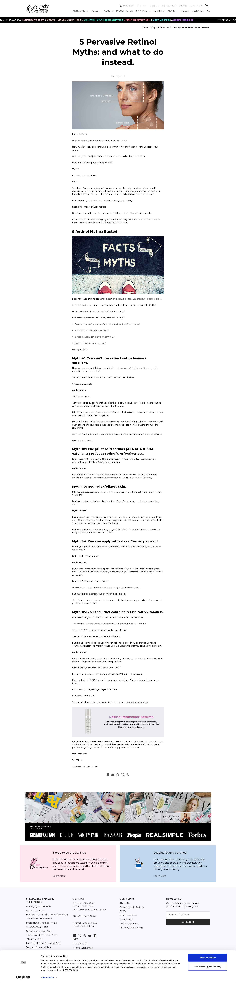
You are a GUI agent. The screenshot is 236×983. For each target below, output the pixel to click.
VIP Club (183, 6)
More (171, 11)
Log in (191, 6)
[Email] (112, 774)
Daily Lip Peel (133, 20)
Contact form (87, 926)
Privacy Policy (80, 943)
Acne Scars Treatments (39, 918)
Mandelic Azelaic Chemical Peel (43, 943)
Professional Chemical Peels (41, 923)
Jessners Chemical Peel (39, 947)
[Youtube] (89, 934)
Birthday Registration (131, 927)
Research (198, 11)
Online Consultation (169, 6)
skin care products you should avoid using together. (139, 299)
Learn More (59, 876)
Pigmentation (124, 11)
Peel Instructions (129, 923)
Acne (107, 11)
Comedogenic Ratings (132, 907)
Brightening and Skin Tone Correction (47, 914)
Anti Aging (79, 11)
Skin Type (141, 11)
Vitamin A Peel (34, 939)
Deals (145, 6)
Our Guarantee (128, 915)
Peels (94, 11)
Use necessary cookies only (207, 966)
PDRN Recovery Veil (110, 20)
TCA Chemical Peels (37, 927)
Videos (185, 11)
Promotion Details (83, 947)
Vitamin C (77, 630)
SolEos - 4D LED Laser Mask (36, 20)
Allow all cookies (208, 957)
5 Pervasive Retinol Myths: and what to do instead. (118, 52)
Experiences (154, 6)
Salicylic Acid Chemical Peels (41, 935)
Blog (138, 6)
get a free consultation (145, 741)
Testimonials (126, 919)
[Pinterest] (127, 774)
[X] (122, 774)
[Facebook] (108, 774)
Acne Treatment (35, 910)
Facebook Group (85, 744)
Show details (47, 977)
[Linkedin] (94, 934)
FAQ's (123, 911)
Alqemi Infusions (155, 20)
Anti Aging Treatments (38, 906)
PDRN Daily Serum (224, 20)
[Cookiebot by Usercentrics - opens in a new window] (23, 978)
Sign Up (200, 6)
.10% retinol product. (86, 520)
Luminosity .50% (146, 520)
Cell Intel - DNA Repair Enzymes (75, 20)
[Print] (117, 774)
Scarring (159, 11)
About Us (125, 903)
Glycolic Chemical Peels (39, 931)
